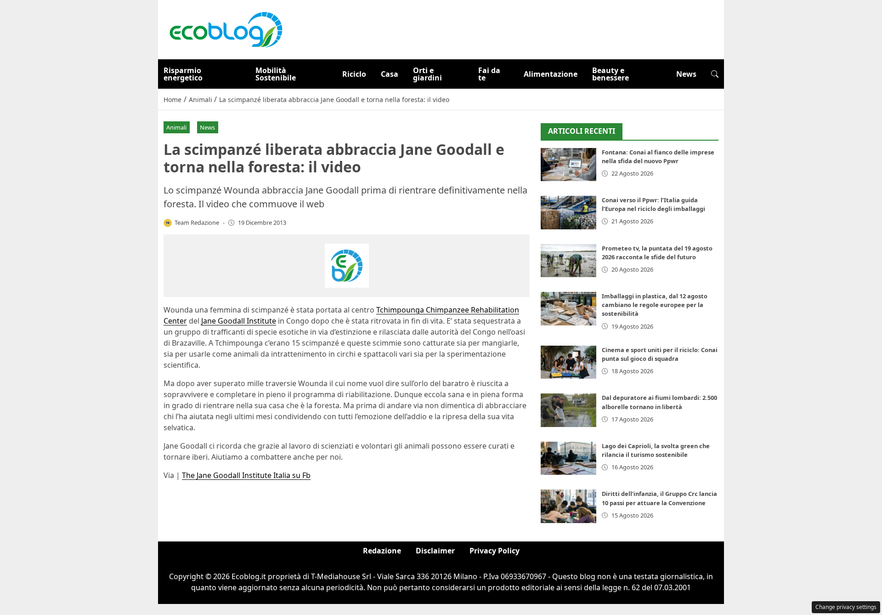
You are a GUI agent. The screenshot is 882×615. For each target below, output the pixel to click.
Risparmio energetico (183, 74)
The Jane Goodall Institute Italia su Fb (246, 475)
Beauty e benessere (610, 74)
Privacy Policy (494, 551)
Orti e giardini (427, 74)
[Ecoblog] (226, 29)
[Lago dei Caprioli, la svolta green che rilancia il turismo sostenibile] (568, 458)
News (686, 74)
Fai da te (489, 74)
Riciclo (354, 74)
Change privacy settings (845, 607)
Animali (176, 127)
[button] (714, 74)
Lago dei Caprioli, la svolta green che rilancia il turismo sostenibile (656, 450)
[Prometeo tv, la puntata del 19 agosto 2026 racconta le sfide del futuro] (568, 261)
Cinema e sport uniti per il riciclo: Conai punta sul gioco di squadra (660, 354)
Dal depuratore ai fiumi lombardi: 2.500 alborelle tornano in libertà (659, 401)
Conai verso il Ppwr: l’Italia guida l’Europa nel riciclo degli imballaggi (653, 204)
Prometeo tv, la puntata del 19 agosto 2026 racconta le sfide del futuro (657, 252)
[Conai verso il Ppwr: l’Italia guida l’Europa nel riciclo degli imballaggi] (568, 212)
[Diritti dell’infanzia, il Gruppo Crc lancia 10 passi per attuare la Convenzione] (568, 506)
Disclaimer (435, 551)
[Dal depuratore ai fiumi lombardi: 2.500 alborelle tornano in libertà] (568, 410)
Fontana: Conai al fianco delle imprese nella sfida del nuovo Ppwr (658, 156)
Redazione (382, 551)
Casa (389, 74)
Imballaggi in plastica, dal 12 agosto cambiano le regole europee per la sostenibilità (654, 305)
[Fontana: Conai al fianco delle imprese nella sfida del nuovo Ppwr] (568, 165)
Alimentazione (550, 74)
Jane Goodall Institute (238, 321)
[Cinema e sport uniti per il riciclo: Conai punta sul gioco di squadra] (568, 362)
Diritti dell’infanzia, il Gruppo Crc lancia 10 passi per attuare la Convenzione (659, 498)
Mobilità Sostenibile (275, 74)
